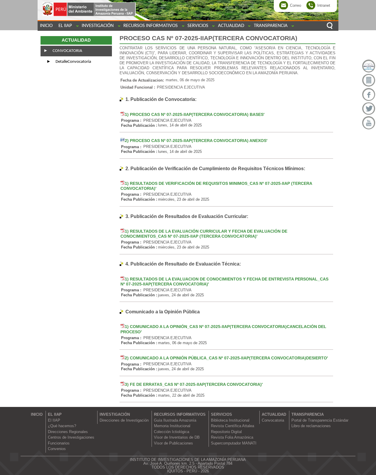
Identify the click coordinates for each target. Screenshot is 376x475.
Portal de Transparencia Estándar (319, 420)
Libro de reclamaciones (311, 426)
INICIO (46, 25)
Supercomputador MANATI (233, 443)
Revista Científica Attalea (232, 426)
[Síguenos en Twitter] (368, 108)
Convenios (57, 449)
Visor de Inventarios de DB (177, 437)
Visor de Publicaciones (173, 443)
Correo (295, 5)
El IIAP (54, 420)
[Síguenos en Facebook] (368, 94)
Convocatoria (67, 51)
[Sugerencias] (368, 80)
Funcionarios (59, 443)
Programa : (131, 120)
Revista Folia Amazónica (232, 437)
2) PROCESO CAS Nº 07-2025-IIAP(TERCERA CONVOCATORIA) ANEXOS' (196, 140)
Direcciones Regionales (68, 432)
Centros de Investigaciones (71, 437)
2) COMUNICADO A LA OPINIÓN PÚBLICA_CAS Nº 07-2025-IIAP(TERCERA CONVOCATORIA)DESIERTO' (226, 358)
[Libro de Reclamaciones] (368, 66)
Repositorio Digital (226, 432)
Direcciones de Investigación (124, 420)
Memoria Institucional (172, 426)
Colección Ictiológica (171, 432)
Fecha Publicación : (139, 125)
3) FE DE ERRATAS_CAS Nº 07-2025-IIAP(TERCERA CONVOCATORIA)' (194, 384)
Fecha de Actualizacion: (142, 80)
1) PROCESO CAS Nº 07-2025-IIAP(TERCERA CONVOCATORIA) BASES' (194, 114)
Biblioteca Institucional (230, 420)
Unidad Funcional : (137, 87)
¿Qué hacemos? (62, 426)
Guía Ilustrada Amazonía (175, 420)
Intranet (323, 5)
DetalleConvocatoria (73, 62)
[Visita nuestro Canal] (368, 122)
